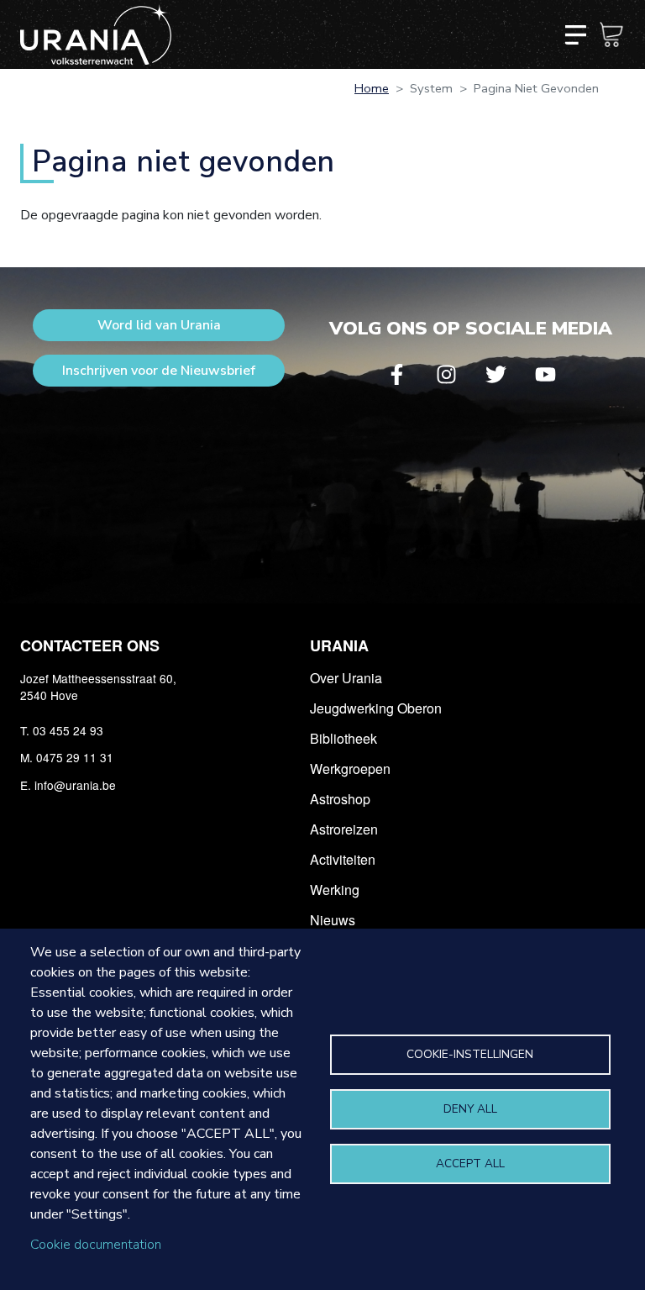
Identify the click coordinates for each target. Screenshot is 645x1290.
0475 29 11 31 (74, 757)
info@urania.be (75, 785)
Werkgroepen (350, 768)
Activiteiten (342, 859)
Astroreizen (344, 829)
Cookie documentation (95, 1244)
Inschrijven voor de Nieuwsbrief (158, 370)
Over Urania (346, 677)
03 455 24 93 (68, 730)
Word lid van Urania (159, 325)
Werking (334, 889)
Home (371, 88)
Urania (339, 645)
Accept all (470, 1164)
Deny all (470, 1109)
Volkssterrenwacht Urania (95, 34)
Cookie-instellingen (469, 1054)
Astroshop (340, 798)
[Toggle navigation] (575, 34)
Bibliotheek (343, 738)
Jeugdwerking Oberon (376, 708)
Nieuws (332, 919)
